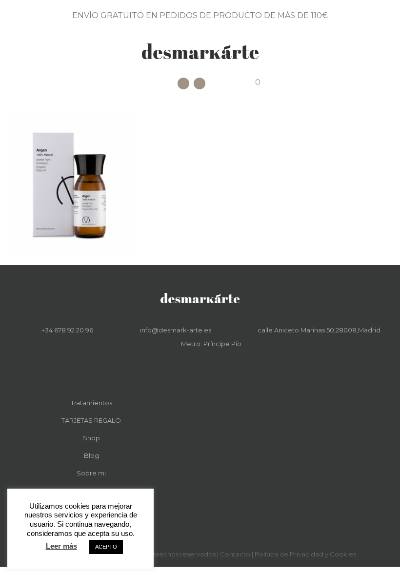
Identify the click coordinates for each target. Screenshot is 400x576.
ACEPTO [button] (106, 547)
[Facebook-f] (193, 367)
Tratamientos (91, 403)
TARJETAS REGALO (91, 420)
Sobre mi (91, 473)
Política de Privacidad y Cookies (305, 554)
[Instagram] (199, 83)
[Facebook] (183, 83)
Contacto (235, 554)
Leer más (61, 546)
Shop (91, 438)
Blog (91, 455)
